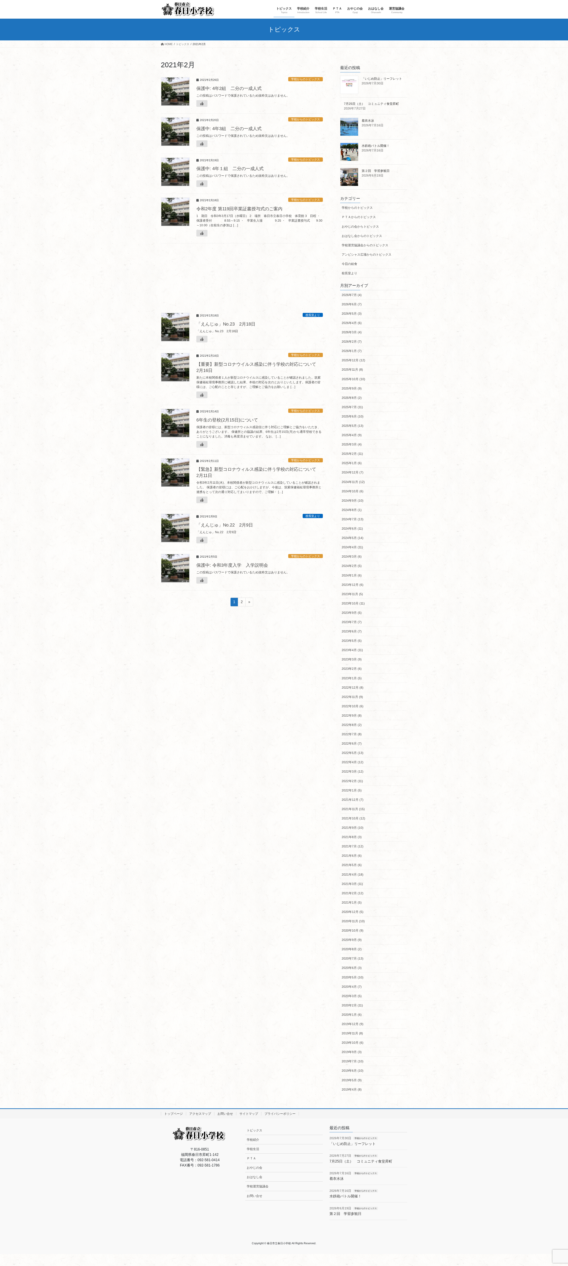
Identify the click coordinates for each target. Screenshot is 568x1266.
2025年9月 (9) (352, 388)
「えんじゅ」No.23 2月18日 (225, 324)
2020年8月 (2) (352, 949)
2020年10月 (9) (352, 930)
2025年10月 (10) (353, 379)
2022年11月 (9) (352, 697)
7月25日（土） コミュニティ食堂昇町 (371, 103)
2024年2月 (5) (352, 566)
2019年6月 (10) (352, 1070)
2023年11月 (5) (352, 594)
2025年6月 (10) (352, 416)
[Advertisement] (242, 276)
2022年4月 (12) (352, 762)
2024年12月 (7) (352, 472)
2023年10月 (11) (353, 603)
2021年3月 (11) (352, 884)
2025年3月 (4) (352, 444)
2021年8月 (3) (352, 837)
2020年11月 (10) (353, 921)
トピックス (254, 1130)
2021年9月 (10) (352, 827)
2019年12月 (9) (352, 1024)
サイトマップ (248, 1113)
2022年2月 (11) (352, 781)
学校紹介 (253, 1139)
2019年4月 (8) (352, 1089)
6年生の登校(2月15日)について (227, 419)
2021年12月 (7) (352, 799)
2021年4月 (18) (352, 874)
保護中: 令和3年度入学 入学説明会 (232, 565)
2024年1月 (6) (352, 575)
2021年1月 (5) (352, 902)
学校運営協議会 (257, 1186)
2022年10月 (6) (352, 706)
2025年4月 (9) (352, 435)
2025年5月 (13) (352, 425)
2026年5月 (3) (352, 313)
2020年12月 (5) (352, 912)
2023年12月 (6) (352, 584)
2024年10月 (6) (352, 491)
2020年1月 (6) (352, 1014)
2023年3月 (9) (352, 659)
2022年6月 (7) (352, 743)
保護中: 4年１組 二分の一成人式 (230, 168)
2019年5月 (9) (352, 1080)
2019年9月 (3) (352, 1052)
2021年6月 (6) (352, 855)
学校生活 (253, 1149)
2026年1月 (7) (352, 351)
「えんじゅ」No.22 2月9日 (224, 525)
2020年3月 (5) (352, 996)
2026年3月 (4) (352, 332)
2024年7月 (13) (352, 519)
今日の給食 (349, 264)
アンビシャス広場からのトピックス (366, 254)
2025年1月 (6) (352, 463)
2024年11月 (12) (353, 482)
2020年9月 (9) (352, 940)
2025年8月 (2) (352, 397)
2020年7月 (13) (352, 958)
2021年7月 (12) (352, 846)
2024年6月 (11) (352, 528)
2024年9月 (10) (352, 500)
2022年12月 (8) (352, 687)
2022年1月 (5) (352, 790)
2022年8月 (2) (352, 725)
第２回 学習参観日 (376, 171)
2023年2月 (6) (352, 668)
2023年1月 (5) (352, 678)
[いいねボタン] (201, 103)
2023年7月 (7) (352, 622)
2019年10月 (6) (352, 1042)
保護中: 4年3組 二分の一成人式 (229, 128)
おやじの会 (254, 1167)
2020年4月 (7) (352, 986)
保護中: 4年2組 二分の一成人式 (229, 88)
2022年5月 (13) (352, 753)
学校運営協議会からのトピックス (365, 245)
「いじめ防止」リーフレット (382, 78)
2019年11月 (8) (352, 1033)
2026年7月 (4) (352, 295)
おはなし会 (254, 1177)
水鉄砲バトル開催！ (376, 145)
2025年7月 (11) (352, 407)
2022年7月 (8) (352, 734)
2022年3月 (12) (352, 771)
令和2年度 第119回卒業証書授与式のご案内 (239, 208)
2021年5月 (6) (352, 865)
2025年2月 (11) (352, 453)
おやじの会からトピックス (360, 226)
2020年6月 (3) (352, 968)
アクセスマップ (200, 1113)
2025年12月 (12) (353, 360)
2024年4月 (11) (352, 547)
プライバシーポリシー (280, 1113)
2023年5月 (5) (352, 640)
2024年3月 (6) (352, 556)
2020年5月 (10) (352, 977)
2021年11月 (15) (353, 809)
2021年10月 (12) (353, 818)
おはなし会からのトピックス (362, 236)
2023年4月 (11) (352, 650)
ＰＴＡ (251, 1158)
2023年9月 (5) (352, 612)
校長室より (313, 315)
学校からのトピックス (305, 79)
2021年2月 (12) (352, 893)
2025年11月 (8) (352, 369)
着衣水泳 (368, 120)
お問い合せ (225, 1113)
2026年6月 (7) (352, 304)
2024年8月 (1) (352, 510)
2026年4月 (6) (352, 323)
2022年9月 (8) (352, 715)
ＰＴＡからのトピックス (359, 217)
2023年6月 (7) (352, 631)
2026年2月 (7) (352, 341)
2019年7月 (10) (352, 1061)
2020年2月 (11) (352, 1005)
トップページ (173, 1113)
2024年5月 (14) (352, 538)
